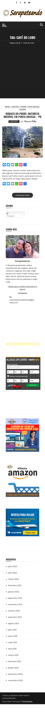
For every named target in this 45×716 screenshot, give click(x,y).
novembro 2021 (15, 604)
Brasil (7, 107)
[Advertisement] (22, 67)
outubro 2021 (14, 610)
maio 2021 (12, 642)
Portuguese (10, 216)
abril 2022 (12, 572)
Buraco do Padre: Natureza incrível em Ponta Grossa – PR (22, 115)
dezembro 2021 (15, 598)
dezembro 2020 (15, 674)
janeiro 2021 (13, 667)
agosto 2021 (13, 623)
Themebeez (26, 701)
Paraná (23, 107)
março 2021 (13, 655)
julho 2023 (12, 566)
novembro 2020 (15, 680)
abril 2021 (12, 648)
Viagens (22, 109)
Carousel (15, 107)
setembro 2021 (15, 617)
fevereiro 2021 (14, 661)
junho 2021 (12, 636)
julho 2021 (12, 629)
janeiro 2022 (13, 591)
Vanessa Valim (30, 121)
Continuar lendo (22, 195)
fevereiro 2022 (14, 585)
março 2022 (13, 579)
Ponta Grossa (33, 107)
